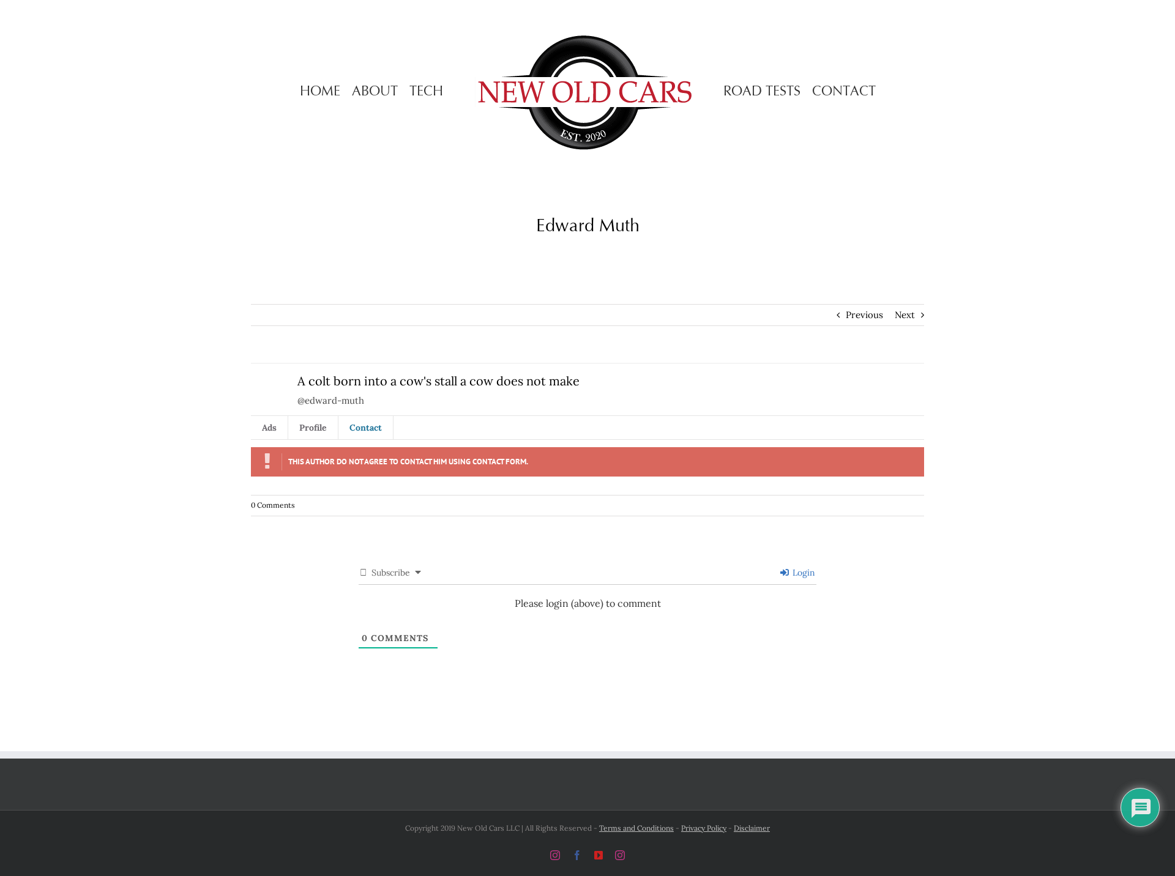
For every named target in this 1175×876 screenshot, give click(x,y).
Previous (864, 315)
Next (905, 315)
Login (802, 572)
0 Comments (273, 505)
